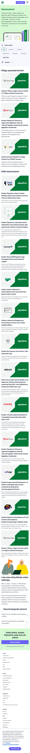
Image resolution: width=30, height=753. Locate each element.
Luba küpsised (15, 748)
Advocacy (11, 49)
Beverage (15, 53)
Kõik (4, 49)
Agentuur (19, 49)
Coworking (23, 53)
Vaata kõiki (6, 57)
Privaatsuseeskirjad (13, 744)
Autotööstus (6, 53)
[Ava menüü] (27, 2)
